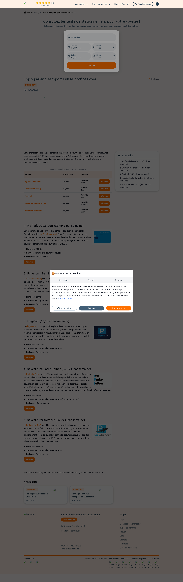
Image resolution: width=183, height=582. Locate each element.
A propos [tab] (119, 279)
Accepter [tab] (63, 279)
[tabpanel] (91, 292)
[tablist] (91, 280)
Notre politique (65, 298)
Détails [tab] (91, 279)
